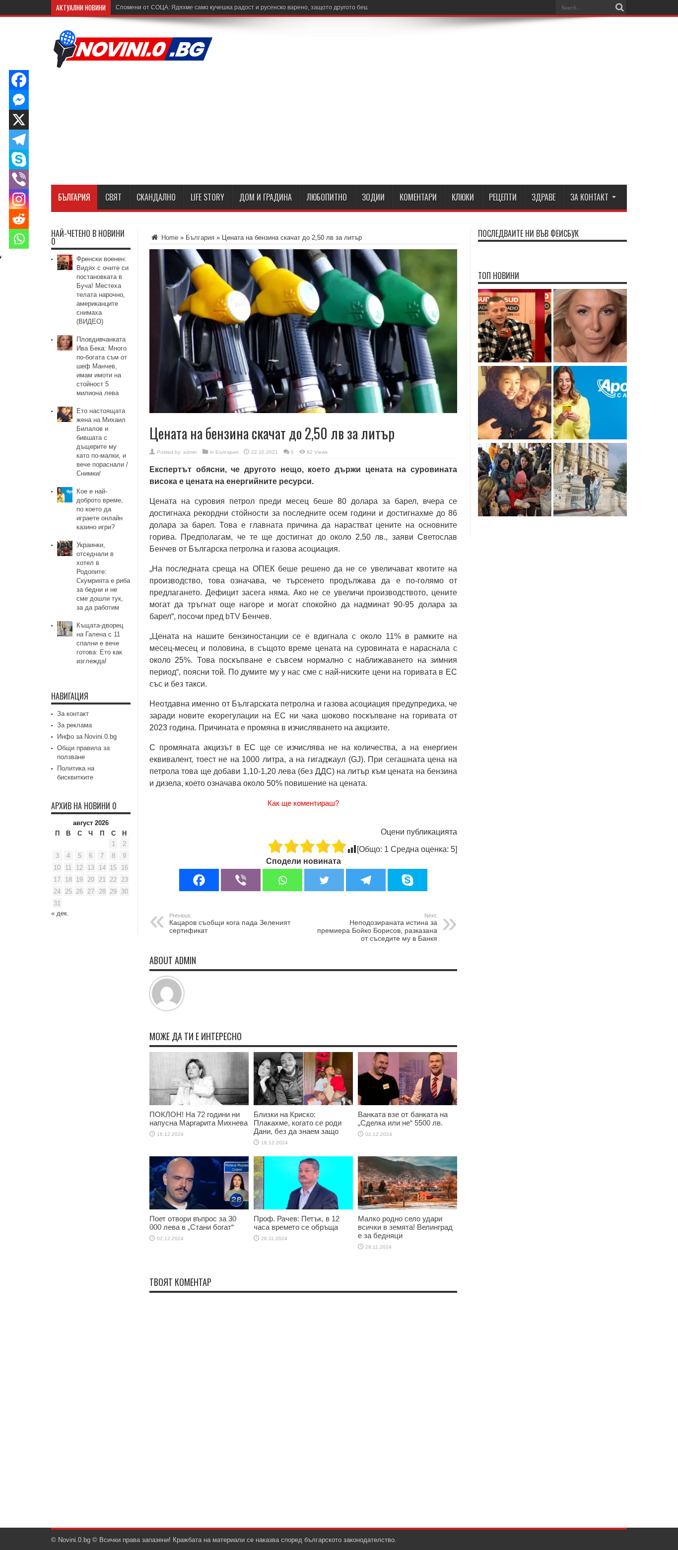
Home (168, 237)
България (74, 197)
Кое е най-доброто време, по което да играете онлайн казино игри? (99, 509)
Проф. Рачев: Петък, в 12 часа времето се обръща (296, 1222)
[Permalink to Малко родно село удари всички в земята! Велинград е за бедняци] (407, 1207)
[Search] (619, 7)
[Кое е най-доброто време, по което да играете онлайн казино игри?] (590, 403)
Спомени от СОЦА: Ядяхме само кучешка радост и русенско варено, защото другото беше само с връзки (264, 7)
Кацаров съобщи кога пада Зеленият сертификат (229, 923)
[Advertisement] (446, 102)
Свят (113, 197)
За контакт (589, 197)
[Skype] (407, 880)
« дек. (60, 913)
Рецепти (503, 197)
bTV (232, 616)
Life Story (207, 197)
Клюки (463, 197)
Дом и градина (265, 197)
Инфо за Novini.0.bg (87, 736)
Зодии (373, 197)
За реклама (74, 725)
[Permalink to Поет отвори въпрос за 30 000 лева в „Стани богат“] (199, 1207)
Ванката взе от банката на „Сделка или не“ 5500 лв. (403, 1118)
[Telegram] (366, 880)
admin (190, 452)
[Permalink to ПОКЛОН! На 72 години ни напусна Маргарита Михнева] (199, 1103)
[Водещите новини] (133, 61)
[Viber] (241, 880)
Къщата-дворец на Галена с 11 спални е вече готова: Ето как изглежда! (99, 643)
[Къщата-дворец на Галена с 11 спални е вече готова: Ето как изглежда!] (590, 480)
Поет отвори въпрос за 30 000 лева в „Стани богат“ (192, 1222)
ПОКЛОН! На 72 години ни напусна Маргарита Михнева (198, 1118)
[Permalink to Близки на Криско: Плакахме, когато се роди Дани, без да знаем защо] (303, 1103)
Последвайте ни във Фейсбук (528, 233)
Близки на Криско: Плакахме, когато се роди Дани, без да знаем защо (297, 1122)
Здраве (543, 197)
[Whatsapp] (282, 880)
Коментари (418, 197)
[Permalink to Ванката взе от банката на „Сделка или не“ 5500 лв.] (407, 1103)
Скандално (156, 197)
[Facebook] (199, 880)
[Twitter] (324, 880)
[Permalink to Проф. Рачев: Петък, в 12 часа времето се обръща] (303, 1207)
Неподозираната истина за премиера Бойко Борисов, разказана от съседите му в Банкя (377, 927)
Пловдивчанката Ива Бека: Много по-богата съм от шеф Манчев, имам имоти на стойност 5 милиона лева (101, 366)
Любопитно (327, 197)
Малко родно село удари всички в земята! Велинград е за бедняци (405, 1227)
